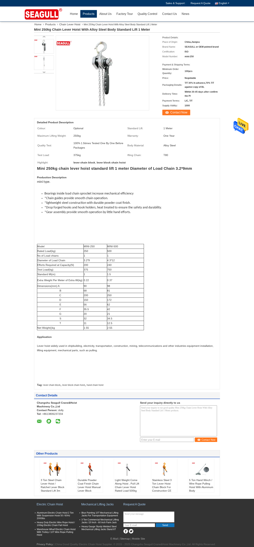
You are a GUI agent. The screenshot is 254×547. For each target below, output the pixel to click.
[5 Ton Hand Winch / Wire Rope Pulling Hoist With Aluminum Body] (201, 469)
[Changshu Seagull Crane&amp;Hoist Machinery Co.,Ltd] (46, 14)
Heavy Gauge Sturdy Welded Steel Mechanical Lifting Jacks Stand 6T (99, 528)
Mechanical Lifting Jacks (97, 504)
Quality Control (147, 13)
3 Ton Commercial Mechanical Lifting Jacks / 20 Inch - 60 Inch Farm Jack (100, 521)
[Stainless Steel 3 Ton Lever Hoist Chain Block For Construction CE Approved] (164, 469)
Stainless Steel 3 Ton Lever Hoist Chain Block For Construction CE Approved (162, 487)
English (223, 3)
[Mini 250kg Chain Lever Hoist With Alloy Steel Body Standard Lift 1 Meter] (44, 46)
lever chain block (51, 385)
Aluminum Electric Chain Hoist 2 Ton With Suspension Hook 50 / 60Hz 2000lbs (55, 515)
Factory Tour (124, 13)
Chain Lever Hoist (69, 24)
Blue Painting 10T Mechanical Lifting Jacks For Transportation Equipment (99, 514)
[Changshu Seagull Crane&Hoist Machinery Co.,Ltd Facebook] (125, 531)
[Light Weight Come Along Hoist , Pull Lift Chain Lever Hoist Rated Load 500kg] (127, 469)
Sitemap (125, 538)
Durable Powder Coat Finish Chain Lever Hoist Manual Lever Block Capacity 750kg (89, 487)
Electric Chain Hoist (50, 504)
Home (74, 13)
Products (88, 13)
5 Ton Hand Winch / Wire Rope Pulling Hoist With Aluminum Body (201, 485)
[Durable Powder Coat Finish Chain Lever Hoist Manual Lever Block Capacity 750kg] (90, 469)
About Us (105, 13)
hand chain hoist (95, 385)
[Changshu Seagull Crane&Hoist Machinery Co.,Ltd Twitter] (131, 531)
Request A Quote (200, 3)
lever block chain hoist (73, 385)
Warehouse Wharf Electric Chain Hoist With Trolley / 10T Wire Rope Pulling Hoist (56, 532)
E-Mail (114, 538)
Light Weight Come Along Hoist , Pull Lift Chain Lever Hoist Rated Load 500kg (127, 485)
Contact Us (169, 13)
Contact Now (178, 112)
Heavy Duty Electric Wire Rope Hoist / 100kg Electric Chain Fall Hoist (56, 524)
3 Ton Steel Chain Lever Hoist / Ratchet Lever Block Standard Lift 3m (52, 485)
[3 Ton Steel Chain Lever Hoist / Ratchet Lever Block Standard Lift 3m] (53, 469)
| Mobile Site (138, 538)
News (185, 13)
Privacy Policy (45, 544)
